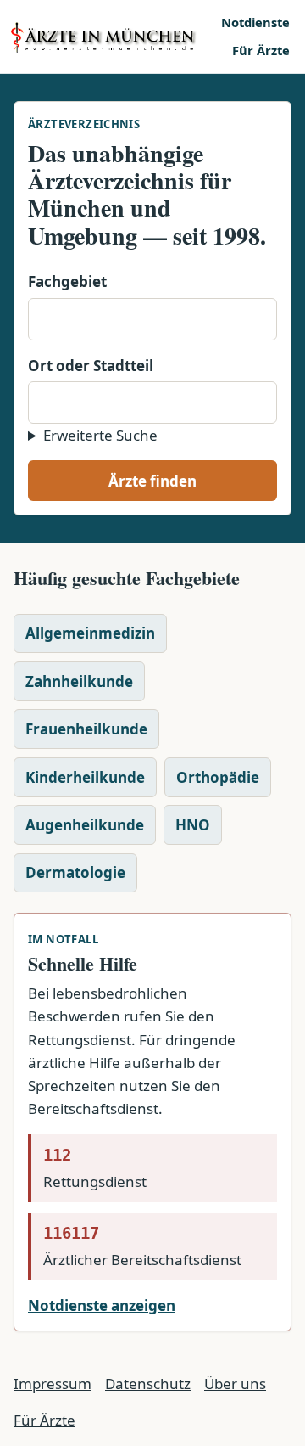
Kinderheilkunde (85, 777)
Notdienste (255, 22)
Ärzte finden (152, 481)
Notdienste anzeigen (101, 1305)
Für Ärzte (261, 50)
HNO (192, 825)
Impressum (53, 1383)
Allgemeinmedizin (90, 633)
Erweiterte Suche (100, 435)
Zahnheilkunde (79, 681)
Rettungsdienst (95, 1168)
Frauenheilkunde (86, 729)
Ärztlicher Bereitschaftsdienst (142, 1246)
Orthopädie (217, 777)
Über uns (235, 1383)
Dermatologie (75, 872)
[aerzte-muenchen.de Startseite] (109, 37)
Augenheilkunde (84, 825)
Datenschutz (148, 1383)
